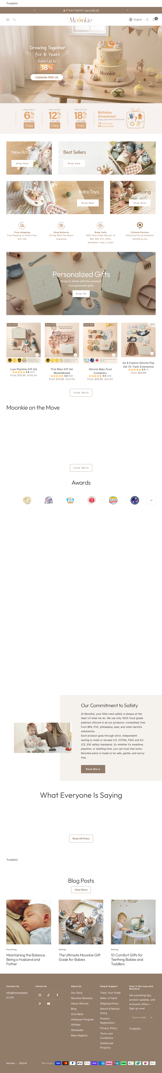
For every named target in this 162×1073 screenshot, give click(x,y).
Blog (73, 1008)
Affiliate (75, 1024)
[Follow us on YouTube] (48, 1003)
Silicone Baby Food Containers (100, 371)
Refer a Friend (108, 998)
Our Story (77, 992)
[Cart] (154, 19)
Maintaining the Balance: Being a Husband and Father (26, 959)
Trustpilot (12, 3)
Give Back (77, 1014)
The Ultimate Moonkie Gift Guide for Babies (79, 957)
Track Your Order (110, 992)
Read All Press (81, 838)
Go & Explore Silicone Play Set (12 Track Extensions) (138, 364)
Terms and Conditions (106, 1035)
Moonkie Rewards (81, 998)
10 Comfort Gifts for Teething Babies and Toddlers (127, 959)
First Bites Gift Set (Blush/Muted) (62, 371)
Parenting (11, 949)
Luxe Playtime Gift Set (23, 369)
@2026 (23, 1063)
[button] (137, 20)
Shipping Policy (109, 1003)
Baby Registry (79, 1035)
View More (81, 392)
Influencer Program (82, 1019)
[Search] (14, 19)
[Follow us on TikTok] (48, 995)
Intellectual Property (106, 1045)
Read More (93, 769)
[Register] (151, 1017)
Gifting (62, 949)
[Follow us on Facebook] (57, 995)
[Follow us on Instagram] (40, 995)
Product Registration (107, 1020)
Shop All (81, 293)
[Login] (147, 19)
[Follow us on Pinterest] (40, 1003)
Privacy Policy (108, 1028)
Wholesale (77, 1030)
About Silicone (79, 1003)
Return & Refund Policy (109, 1011)
